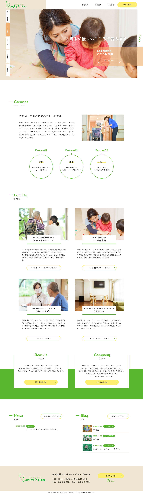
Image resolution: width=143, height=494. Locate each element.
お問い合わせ (111, 476)
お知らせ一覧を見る (51, 416)
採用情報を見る (41, 382)
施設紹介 (85, 5)
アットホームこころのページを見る (44, 268)
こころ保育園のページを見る (99, 268)
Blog (140, 39)
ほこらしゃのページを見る (99, 338)
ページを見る (109, 60)
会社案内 (98, 5)
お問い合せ (127, 4)
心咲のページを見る (43, 338)
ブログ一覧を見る (118, 416)
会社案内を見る (102, 382)
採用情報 (111, 5)
